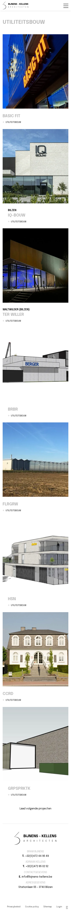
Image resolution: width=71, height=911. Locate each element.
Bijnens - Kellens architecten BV (15, 5)
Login (59, 907)
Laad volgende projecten (35, 808)
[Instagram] (37, 893)
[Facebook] (34, 893)
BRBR (35, 375)
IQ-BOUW (35, 178)
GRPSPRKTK (35, 754)
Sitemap (47, 907)
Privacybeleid (13, 907)
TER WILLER (35, 278)
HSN (35, 564)
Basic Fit (35, 81)
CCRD (35, 659)
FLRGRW (35, 469)
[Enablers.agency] (67, 907)
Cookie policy (32, 907)
